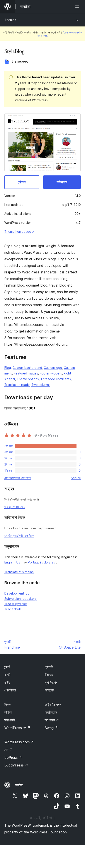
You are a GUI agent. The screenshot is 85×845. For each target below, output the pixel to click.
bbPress (13, 757)
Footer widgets (51, 373)
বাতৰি (7, 675)
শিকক (7, 704)
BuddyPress (16, 765)
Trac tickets (13, 609)
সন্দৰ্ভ (7, 667)
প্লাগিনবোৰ (51, 682)
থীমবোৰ (49, 675)
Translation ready (17, 385)
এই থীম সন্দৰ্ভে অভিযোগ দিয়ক (19, 535)
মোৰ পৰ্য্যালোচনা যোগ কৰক (17, 478)
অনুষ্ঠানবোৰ (51, 712)
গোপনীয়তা (10, 690)
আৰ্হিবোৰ (49, 690)
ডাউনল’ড (62, 182)
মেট (8, 750)
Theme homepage (17, 231)
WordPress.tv (17, 728)
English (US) (13, 562)
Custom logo (53, 367)
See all (76, 478)
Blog (7, 367)
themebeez (20, 61)
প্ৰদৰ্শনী (49, 667)
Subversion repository (20, 598)
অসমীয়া (19, 785)
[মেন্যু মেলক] (78, 6)
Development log (16, 593)
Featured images (26, 373)
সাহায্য (8, 712)
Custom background (27, 367)
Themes (10, 20)
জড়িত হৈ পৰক (53, 704)
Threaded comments (56, 379)
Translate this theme (19, 572)
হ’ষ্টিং (7, 682)
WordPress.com (19, 742)
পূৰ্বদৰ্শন (22, 182)
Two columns (40, 385)
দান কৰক (52, 720)
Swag (51, 728)
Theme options (28, 379)
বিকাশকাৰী (9, 720)
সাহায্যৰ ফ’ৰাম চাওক (14, 507)
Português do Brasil (42, 562)
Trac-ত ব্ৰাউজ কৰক (15, 604)
